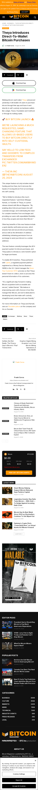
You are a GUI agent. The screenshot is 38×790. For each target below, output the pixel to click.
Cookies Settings (19, 774)
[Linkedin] (13, 389)
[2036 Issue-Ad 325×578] (19, 573)
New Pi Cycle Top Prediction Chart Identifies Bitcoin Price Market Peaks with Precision (25, 681)
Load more (18, 534)
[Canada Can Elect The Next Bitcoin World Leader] (7, 672)
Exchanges (11, 316)
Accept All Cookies (19, 786)
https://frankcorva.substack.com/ (19, 380)
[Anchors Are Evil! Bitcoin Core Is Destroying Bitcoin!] (7, 662)
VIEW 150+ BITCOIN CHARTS (19, 472)
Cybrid (7, 263)
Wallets (5, 319)
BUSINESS (10, 23)
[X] (21, 389)
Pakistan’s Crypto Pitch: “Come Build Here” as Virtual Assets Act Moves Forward (24, 525)
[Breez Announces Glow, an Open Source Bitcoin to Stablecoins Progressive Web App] (7, 418)
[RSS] (17, 389)
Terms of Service (19, 2)
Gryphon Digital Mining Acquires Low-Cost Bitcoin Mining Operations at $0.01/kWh (28, 345)
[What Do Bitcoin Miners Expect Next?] (7, 645)
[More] (27, 75)
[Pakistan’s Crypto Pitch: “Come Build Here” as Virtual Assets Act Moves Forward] (7, 525)
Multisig (19, 316)
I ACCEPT (24, 12)
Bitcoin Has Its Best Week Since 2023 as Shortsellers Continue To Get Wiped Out (24, 514)
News (25, 316)
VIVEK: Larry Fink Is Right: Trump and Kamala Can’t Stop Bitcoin (23, 635)
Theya (24, 100)
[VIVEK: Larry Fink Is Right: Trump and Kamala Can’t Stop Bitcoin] (7, 635)
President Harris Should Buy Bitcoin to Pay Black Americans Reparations (24, 624)
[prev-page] (3, 441)
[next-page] (6, 441)
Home (4, 23)
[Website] (24, 389)
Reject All (19, 780)
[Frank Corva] (3, 46)
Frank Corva (10, 45)
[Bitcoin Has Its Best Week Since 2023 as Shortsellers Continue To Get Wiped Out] (7, 514)
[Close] (35, 760)
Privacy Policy (31, 2)
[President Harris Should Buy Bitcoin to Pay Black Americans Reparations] (7, 624)
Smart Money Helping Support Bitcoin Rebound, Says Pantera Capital (23, 490)
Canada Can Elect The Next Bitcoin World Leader (24, 671)
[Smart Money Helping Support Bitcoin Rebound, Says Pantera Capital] (7, 490)
